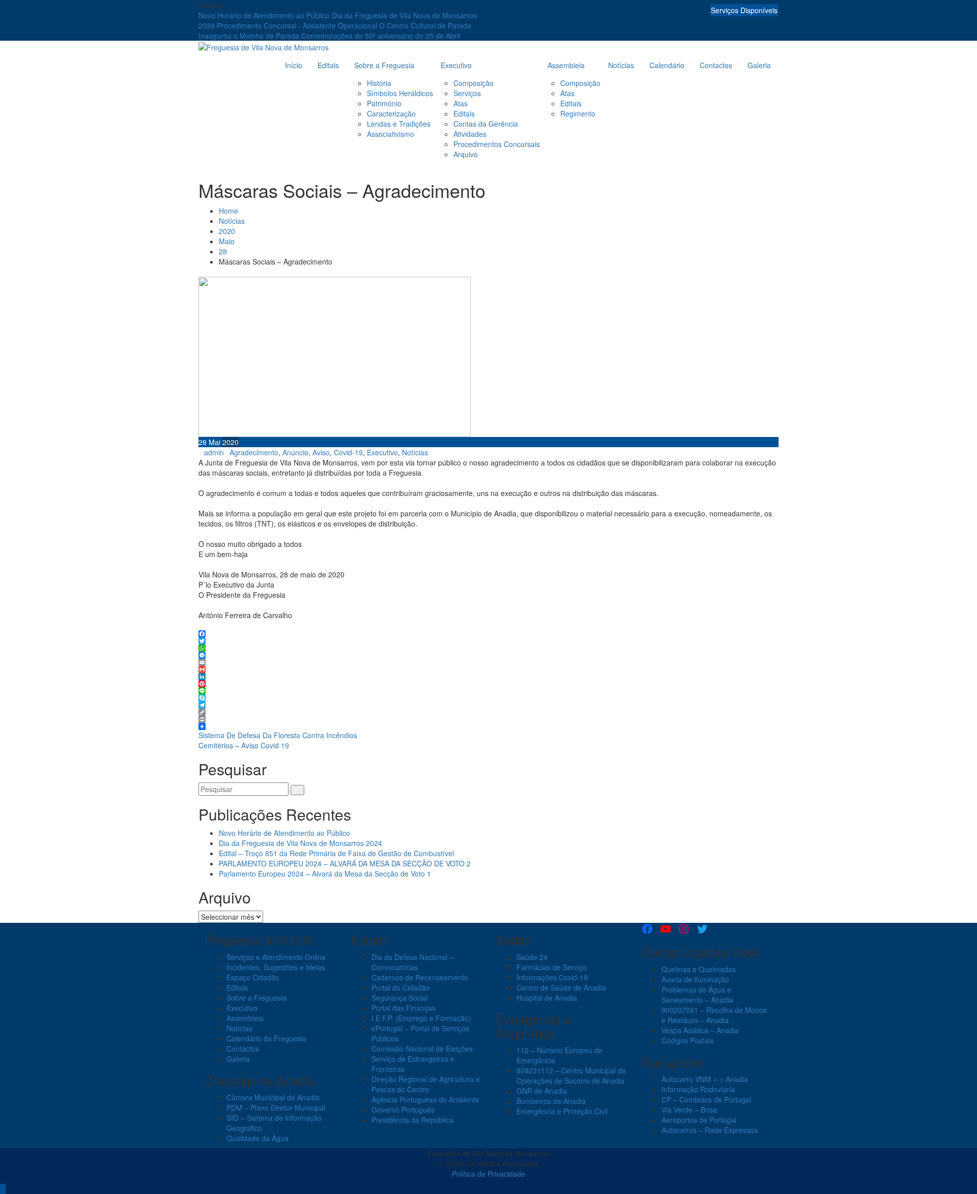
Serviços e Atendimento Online (276, 957)
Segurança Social (399, 998)
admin (214, 452)
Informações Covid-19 (552, 977)
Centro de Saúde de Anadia (561, 987)
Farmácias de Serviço (551, 967)
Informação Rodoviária (698, 1089)
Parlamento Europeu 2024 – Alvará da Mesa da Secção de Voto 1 (325, 873)
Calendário (666, 65)
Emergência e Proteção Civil (562, 1111)
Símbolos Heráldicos (400, 93)
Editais (328, 65)
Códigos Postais (687, 1040)
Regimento (577, 113)
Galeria (759, 65)
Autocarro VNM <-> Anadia (705, 1079)
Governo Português (403, 1109)
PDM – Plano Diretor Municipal (275, 1107)
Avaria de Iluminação (695, 979)
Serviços (467, 93)
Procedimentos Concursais (496, 144)
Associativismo (390, 134)
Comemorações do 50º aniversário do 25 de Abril (380, 36)
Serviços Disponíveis (744, 10)
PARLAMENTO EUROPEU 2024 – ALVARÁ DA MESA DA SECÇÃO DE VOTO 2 (345, 863)
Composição (473, 83)
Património (384, 103)
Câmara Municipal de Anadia (273, 1097)
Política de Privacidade (488, 1174)
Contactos (716, 65)
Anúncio (295, 452)
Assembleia (566, 65)
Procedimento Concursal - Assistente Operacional (298, 25)
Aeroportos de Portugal (699, 1120)
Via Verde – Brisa (689, 1109)
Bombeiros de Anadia (551, 1101)
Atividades (469, 134)
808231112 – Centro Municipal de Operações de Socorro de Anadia (571, 1075)
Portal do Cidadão (400, 987)
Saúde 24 (532, 957)
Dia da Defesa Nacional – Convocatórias (412, 962)
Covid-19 (348, 452)
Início (293, 65)
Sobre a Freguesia (384, 65)
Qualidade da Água (257, 1138)
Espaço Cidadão (252, 977)
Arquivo (465, 154)
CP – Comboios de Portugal (706, 1099)
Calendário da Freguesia (266, 1038)
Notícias (621, 65)
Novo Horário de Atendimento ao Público (265, 15)
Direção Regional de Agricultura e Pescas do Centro (425, 1084)
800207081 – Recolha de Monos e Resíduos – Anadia (714, 1015)
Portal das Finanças (403, 1008)
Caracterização (391, 113)
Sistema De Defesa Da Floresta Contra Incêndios (277, 735)
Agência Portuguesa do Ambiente (425, 1099)
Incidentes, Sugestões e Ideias (275, 967)
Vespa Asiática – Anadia (700, 1030)
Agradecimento (253, 452)
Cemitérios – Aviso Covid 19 (243, 745)
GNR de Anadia (541, 1091)
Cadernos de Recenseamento (419, 977)
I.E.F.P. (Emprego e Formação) (421, 1018)
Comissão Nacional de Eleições (422, 1048)
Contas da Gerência (485, 124)
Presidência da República (412, 1120)
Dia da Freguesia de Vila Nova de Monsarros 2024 (300, 843)
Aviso (321, 452)
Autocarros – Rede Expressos (710, 1130)
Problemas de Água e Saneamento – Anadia (697, 994)
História (379, 83)
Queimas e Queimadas (699, 969)
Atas (460, 103)
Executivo (456, 65)
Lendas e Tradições (398, 124)
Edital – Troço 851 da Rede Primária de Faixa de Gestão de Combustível (336, 853)
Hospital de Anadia (546, 998)
